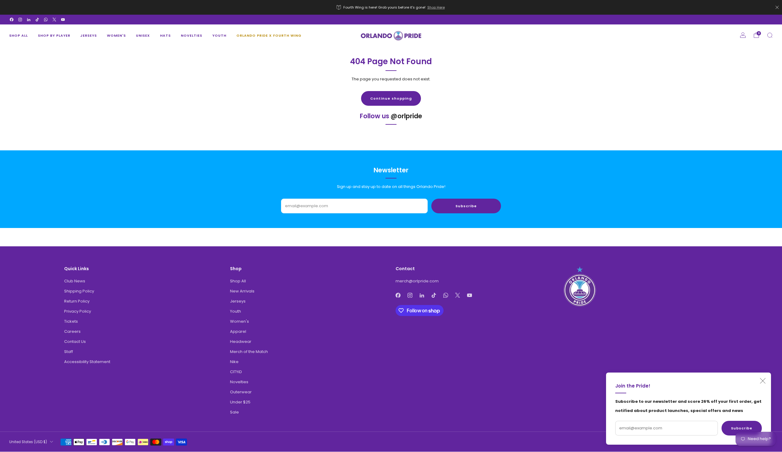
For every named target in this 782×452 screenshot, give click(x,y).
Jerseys (88, 35)
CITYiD (236, 372)
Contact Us (75, 341)
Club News (74, 281)
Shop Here (436, 7)
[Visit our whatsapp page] (46, 19)
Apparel (238, 331)
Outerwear (241, 392)
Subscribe (741, 428)
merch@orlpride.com (417, 281)
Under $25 (240, 402)
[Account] (743, 35)
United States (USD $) (28, 441)
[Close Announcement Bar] (777, 7)
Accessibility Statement (87, 362)
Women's (116, 35)
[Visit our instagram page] (20, 19)
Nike (234, 362)
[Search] (770, 35)
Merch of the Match (249, 352)
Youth (219, 35)
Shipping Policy (79, 291)
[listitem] (391, 7)
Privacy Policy (77, 311)
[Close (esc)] (763, 381)
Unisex (143, 35)
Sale (234, 412)
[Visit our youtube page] (63, 19)
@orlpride (406, 116)
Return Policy (77, 301)
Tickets (71, 321)
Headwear (240, 341)
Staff (68, 352)
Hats (165, 35)
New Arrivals (242, 291)
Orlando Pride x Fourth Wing (268, 35)
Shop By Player (54, 35)
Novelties (191, 35)
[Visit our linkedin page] (28, 19)
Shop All (18, 35)
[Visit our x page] (54, 19)
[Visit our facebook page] (11, 19)
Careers (72, 331)
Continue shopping (391, 98)
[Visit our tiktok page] (37, 19)
